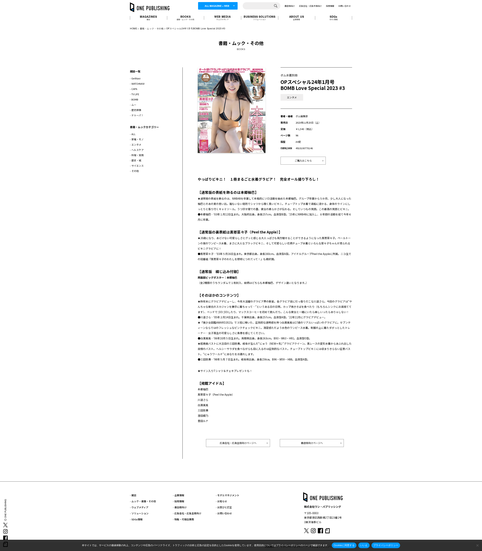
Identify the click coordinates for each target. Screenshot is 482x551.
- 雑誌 (133, 495)
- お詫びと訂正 (224, 507)
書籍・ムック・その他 (152, 28)
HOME (133, 28)
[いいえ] (477, 545)
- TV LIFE (134, 94)
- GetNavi (135, 78)
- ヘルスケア (137, 150)
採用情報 (330, 5)
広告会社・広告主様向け (310, 5)
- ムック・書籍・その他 (143, 501)
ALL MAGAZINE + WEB (217, 6)
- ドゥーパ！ (137, 115)
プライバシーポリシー (385, 545)
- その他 (134, 171)
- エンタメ (135, 144)
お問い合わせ (344, 5)
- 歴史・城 (135, 160)
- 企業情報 (178, 495)
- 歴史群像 (135, 110)
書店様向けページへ (312, 443)
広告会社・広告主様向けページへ (238, 443)
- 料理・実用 (137, 155)
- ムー (133, 104)
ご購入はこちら (303, 160)
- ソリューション (139, 513)
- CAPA (133, 89)
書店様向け (289, 5)
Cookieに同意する (344, 545)
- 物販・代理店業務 (183, 519)
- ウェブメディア (139, 507)
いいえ (364, 545)
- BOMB (134, 99)
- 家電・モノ (137, 139)
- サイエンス (137, 165)
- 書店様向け (180, 507)
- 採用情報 (178, 501)
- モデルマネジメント (227, 495)
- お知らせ (221, 501)
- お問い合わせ (224, 513)
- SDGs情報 (136, 519)
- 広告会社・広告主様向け (187, 513)
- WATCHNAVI (137, 83)
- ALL (133, 134)
